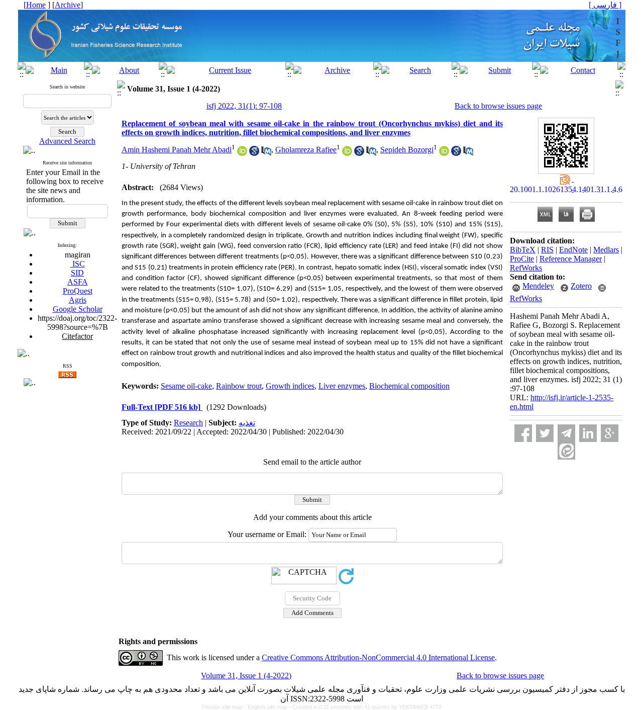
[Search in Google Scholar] (254, 153)
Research (188, 422)
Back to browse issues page (498, 106)
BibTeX (522, 249)
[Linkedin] (588, 433)
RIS (547, 249)
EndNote (573, 249)
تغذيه (247, 422)
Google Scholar (77, 309)
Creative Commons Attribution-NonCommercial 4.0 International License (378, 657)
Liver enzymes (341, 386)
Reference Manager (571, 258)
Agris (77, 300)
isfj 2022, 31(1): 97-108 (244, 106)
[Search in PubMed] (266, 153)
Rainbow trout (239, 386)
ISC (77, 263)
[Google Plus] (609, 433)
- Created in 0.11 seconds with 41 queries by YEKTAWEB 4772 (365, 707)
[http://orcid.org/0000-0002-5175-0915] (444, 153)
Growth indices (290, 386)
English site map (268, 707)
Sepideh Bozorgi (407, 149)
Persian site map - (225, 707)
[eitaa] (566, 451)
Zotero (581, 286)
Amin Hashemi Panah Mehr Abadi (177, 149)
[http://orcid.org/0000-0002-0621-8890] (347, 153)
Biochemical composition (409, 386)
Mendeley (538, 286)
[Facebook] (523, 433)
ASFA (77, 282)
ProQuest (77, 291)
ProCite (522, 258)
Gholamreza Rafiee (306, 149)
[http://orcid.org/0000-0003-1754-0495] (242, 153)
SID (77, 273)
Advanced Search (67, 141)
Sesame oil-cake (186, 386)
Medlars (606, 249)
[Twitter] (545, 433)
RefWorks (526, 267)
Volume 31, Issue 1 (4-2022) (246, 675)
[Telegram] (566, 433)
